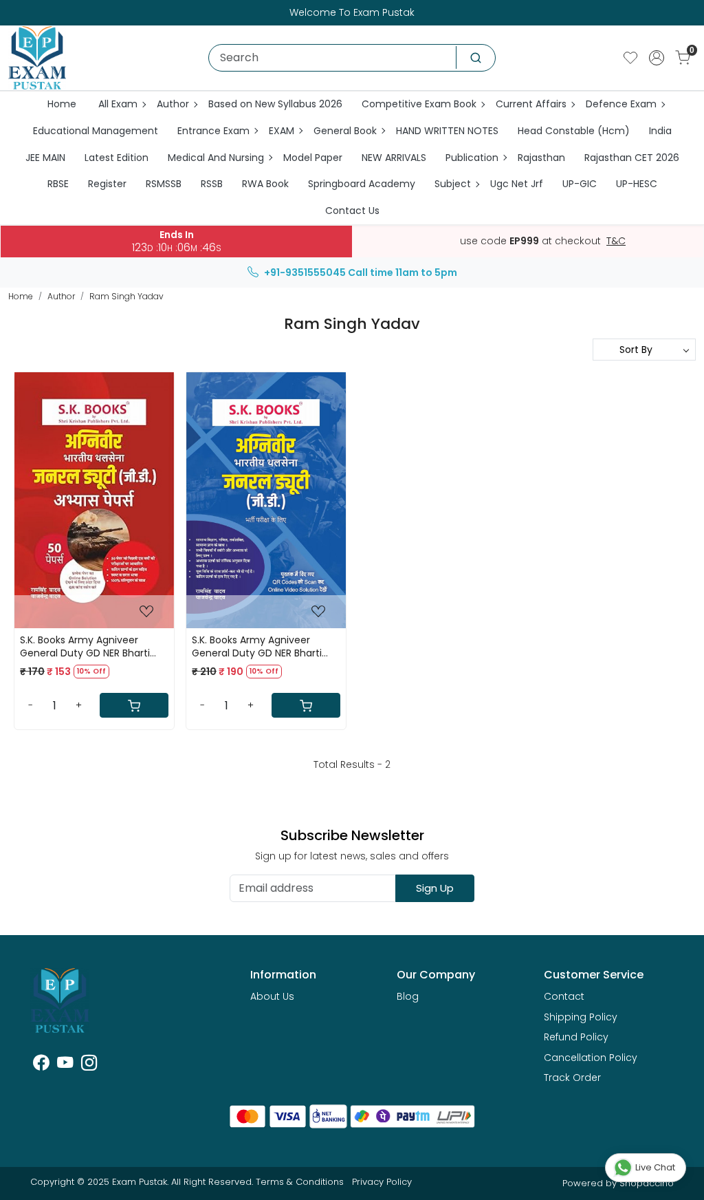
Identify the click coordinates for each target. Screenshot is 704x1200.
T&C (616, 241)
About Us (272, 996)
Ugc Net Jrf (516, 184)
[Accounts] (657, 57)
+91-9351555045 (305, 272)
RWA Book (265, 184)
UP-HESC (636, 184)
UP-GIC (579, 184)
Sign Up (435, 888)
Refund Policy (576, 1037)
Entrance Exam (213, 131)
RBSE (58, 184)
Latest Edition (116, 157)
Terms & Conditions (300, 1181)
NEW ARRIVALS (394, 157)
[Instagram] (89, 1065)
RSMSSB (164, 184)
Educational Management (95, 131)
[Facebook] (41, 1065)
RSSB (212, 184)
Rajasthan (541, 157)
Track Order (572, 1077)
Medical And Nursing (216, 157)
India (660, 131)
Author (173, 104)
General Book (345, 131)
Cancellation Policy (590, 1057)
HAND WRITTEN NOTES (447, 131)
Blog (408, 996)
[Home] (37, 57)
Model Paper (312, 157)
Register (107, 184)
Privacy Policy (382, 1181)
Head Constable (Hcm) (574, 131)
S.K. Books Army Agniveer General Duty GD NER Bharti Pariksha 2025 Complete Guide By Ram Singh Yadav (265, 646)
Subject (452, 184)
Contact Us (352, 210)
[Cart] (134, 705)
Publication (472, 157)
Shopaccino (646, 1183)
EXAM (281, 131)
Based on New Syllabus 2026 (275, 104)
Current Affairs (531, 104)
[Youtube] (65, 1065)
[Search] (476, 58)
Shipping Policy (580, 1017)
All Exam (118, 104)
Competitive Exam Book (419, 104)
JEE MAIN (45, 157)
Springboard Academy (361, 184)
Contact (564, 996)
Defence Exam (621, 104)
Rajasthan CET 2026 (631, 157)
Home (61, 104)
